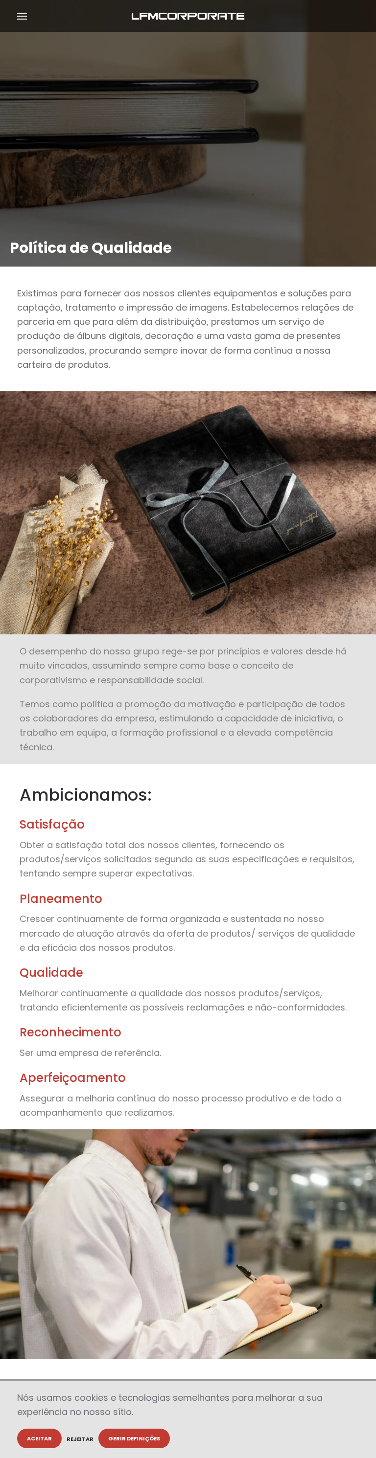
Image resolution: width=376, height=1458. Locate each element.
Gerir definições (134, 1438)
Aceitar (39, 1438)
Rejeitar (80, 1439)
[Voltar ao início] (188, 16)
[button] (22, 16)
